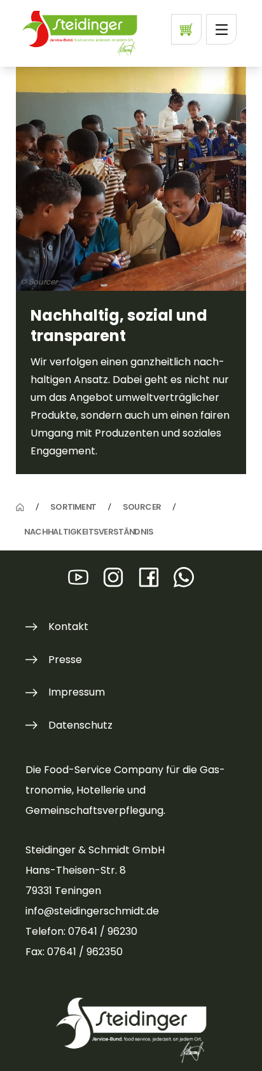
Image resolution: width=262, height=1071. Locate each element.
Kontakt (68, 626)
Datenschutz (80, 725)
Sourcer (142, 506)
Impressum (76, 692)
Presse (65, 659)
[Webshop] (186, 29)
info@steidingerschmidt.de (92, 911)
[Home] (20, 507)
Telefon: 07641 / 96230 (81, 931)
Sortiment (73, 506)
